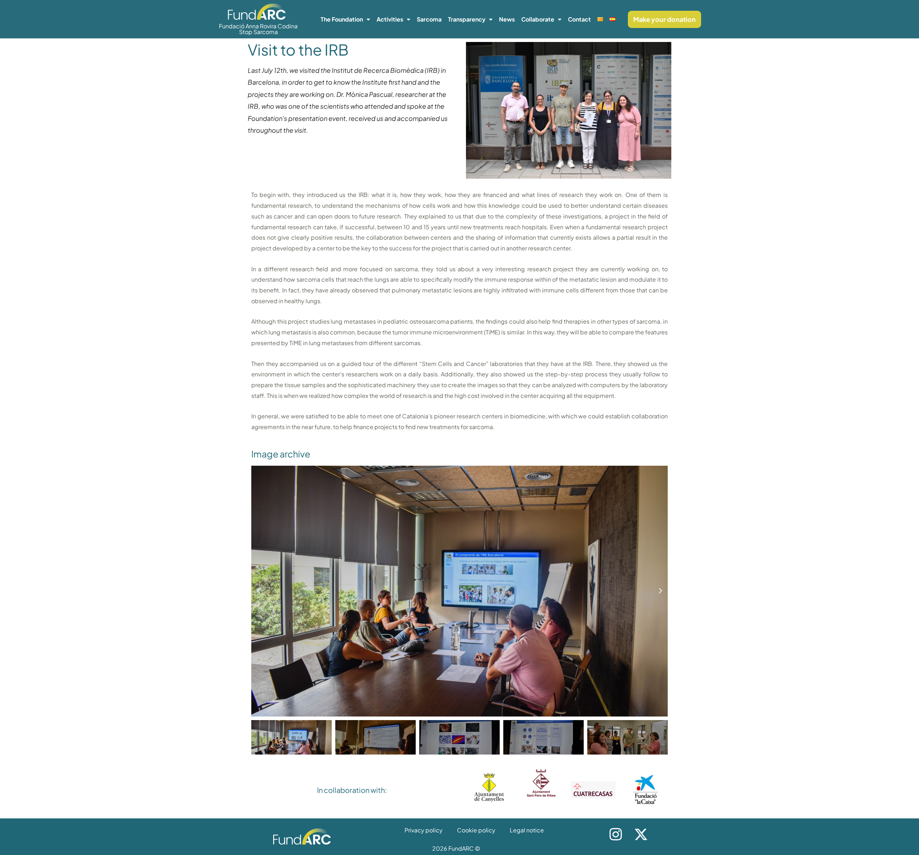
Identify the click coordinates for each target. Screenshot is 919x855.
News (507, 19)
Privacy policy (424, 830)
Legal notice (527, 830)
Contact (579, 19)
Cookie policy (476, 830)
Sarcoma (429, 19)
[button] (258, 591)
